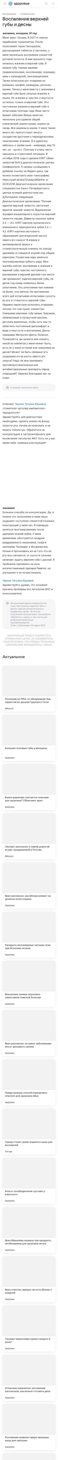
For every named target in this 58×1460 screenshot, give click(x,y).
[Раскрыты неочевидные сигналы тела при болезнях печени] (29, 935)
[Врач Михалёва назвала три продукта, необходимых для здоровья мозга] (29, 1230)
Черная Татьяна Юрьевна (30, 403)
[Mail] (10, 3)
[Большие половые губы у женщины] (29, 738)
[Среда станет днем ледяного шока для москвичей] (29, 1131)
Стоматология (27, 13)
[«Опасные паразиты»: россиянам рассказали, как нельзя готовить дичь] (29, 1378)
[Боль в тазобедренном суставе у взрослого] (29, 1181)
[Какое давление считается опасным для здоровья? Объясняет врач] (29, 787)
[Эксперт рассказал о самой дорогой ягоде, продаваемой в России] (29, 836)
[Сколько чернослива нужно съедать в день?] (29, 1328)
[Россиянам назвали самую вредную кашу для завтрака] (29, 1427)
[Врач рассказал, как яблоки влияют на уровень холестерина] (29, 885)
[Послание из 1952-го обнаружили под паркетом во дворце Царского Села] (29, 688)
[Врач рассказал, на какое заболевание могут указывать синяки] (29, 1033)
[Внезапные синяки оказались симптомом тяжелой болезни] (29, 984)
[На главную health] (21, 3)
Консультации (9, 13)
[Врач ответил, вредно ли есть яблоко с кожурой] (29, 1279)
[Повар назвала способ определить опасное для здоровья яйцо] (29, 1082)
